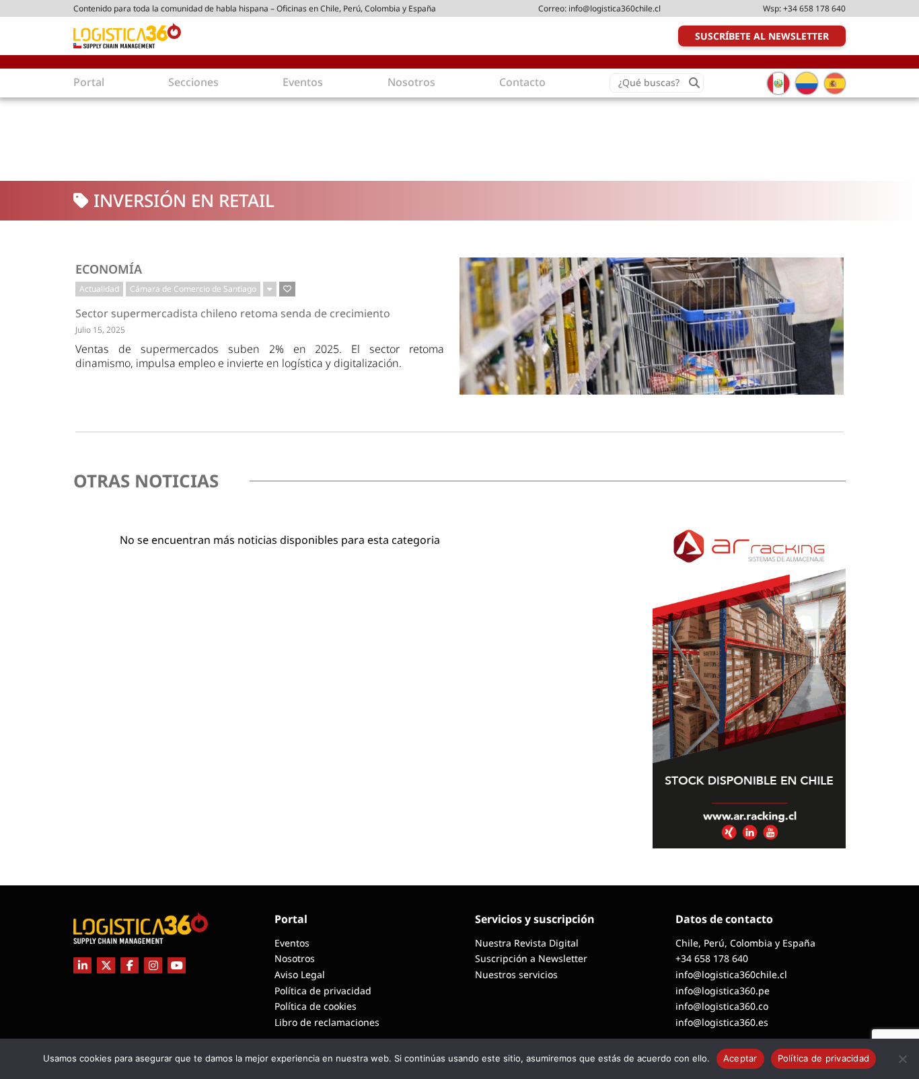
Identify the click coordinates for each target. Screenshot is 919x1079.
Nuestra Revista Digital (527, 942)
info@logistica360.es (721, 1022)
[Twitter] (106, 965)
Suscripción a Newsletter (531, 958)
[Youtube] (176, 965)
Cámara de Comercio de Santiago (193, 288)
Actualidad (99, 288)
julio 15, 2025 (100, 329)
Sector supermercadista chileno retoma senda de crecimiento (232, 314)
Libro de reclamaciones (326, 1022)
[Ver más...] (270, 289)
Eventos (291, 942)
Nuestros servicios (516, 974)
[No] (902, 1059)
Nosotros (294, 958)
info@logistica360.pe (722, 990)
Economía (108, 269)
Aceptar (740, 1058)
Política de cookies (315, 1006)
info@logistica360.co (721, 1006)
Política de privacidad (322, 990)
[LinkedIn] (82, 965)
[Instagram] (153, 965)
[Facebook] (129, 965)
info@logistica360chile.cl (614, 8)
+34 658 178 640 (814, 8)
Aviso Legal (299, 974)
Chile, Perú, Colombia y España (745, 942)
